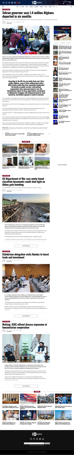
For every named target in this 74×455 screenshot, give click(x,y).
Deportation (19, 128)
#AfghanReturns (28, 127)
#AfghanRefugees (20, 127)
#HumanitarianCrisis (43, 127)
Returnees (45, 128)
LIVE (54, 6)
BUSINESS (41, 6)
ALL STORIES (22, 6)
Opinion (50, 6)
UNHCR (8, 129)
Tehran (4, 129)
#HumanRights (6, 128)
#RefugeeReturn (13, 128)
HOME (17, 6)
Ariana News (9, 23)
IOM (28, 128)
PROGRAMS (36, 6)
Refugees (40, 128)
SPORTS (46, 6)
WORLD (27, 6)
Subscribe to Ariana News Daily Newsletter (37, 445)
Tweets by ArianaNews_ (62, 164)
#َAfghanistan (12, 127)
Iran (31, 128)
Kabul (70, 2)
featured (25, 128)
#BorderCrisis (35, 127)
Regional (31, 6)
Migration (35, 128)
